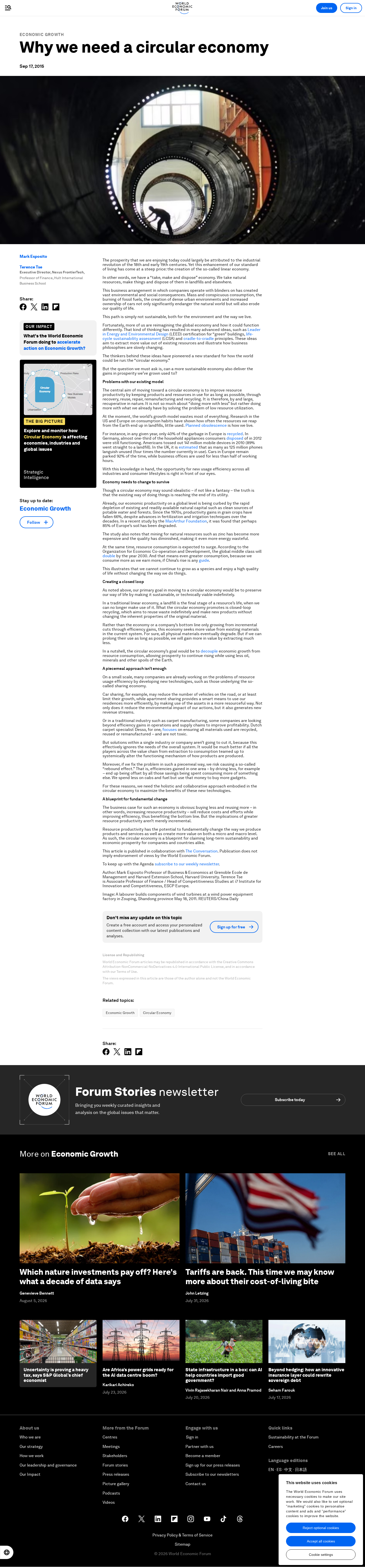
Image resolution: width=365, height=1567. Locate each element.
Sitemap (182, 1544)
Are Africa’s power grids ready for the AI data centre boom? (138, 1372)
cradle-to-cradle (198, 338)
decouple (209, 651)
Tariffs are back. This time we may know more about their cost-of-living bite (259, 1276)
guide (204, 560)
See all (336, 1153)
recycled (235, 433)
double (109, 556)
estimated (188, 447)
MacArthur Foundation (186, 521)
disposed (234, 438)
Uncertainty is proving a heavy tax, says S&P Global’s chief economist (56, 1375)
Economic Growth (42, 34)
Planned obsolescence (206, 425)
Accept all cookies (321, 1541)
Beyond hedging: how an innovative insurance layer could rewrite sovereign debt (306, 1375)
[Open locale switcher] (6, 1552)
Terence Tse (31, 267)
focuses (169, 729)
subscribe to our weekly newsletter (187, 864)
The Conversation (201, 851)
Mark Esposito (33, 256)
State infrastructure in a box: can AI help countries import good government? (223, 1375)
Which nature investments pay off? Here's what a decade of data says (98, 1276)
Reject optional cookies (321, 1528)
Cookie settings (321, 1555)
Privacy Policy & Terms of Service (182, 1535)
